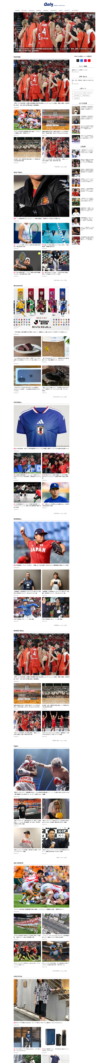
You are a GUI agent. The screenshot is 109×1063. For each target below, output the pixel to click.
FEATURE (17, 57)
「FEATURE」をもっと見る (60, 166)
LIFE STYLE (18, 976)
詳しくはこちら (75, 71)
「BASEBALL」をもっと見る (60, 625)
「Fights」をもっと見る (61, 857)
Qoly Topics (18, 172)
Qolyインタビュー (87, 92)
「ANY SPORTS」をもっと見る (59, 970)
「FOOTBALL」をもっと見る (60, 513)
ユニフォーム (77, 92)
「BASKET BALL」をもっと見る (59, 740)
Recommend (18, 285)
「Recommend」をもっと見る (59, 396)
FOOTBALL (18, 402)
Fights (16, 746)
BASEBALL (18, 519)
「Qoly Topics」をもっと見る (60, 280)
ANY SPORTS (18, 863)
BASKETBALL (86, 95)
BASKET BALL (19, 631)
